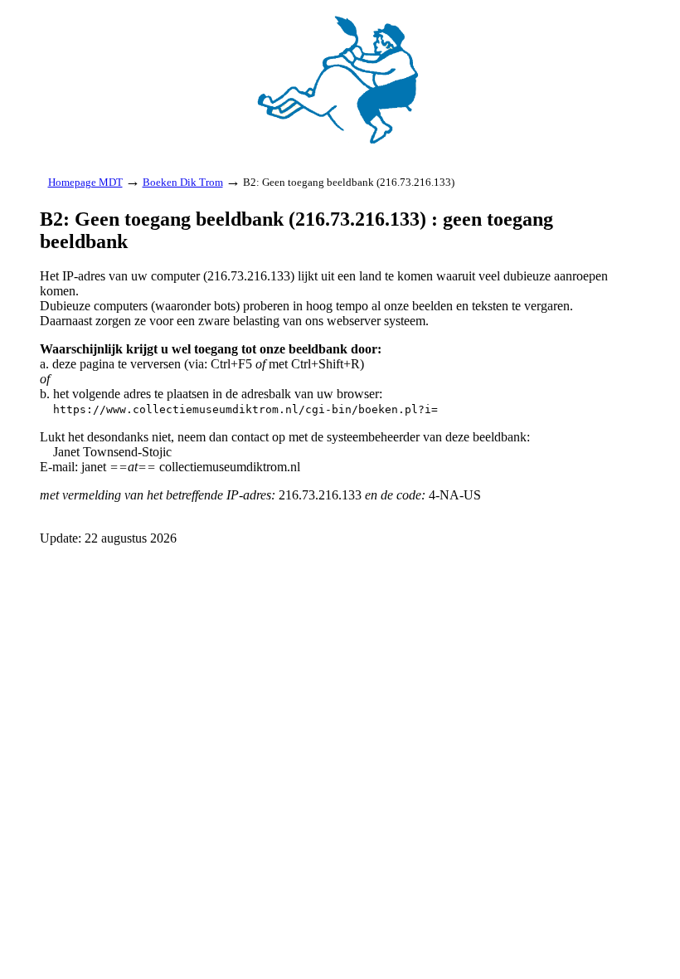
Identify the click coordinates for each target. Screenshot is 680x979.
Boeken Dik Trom (183, 182)
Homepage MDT (85, 182)
